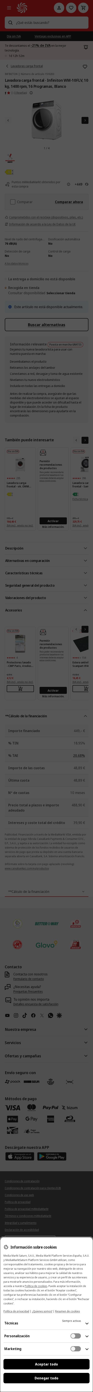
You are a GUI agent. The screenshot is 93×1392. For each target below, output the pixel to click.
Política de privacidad (16, 1311)
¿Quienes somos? (42, 1311)
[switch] (76, 1336)
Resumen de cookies (67, 1311)
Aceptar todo (46, 1364)
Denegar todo (46, 1378)
